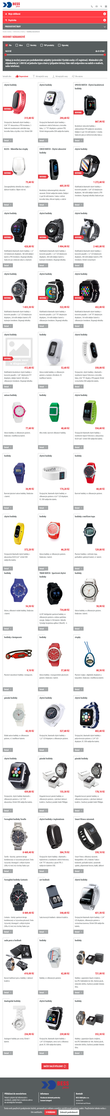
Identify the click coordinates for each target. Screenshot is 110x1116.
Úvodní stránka (7, 31)
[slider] (5, 55)
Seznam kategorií (46, 1100)
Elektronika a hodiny (19, 31)
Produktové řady (13, 26)
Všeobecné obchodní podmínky (50, 1097)
